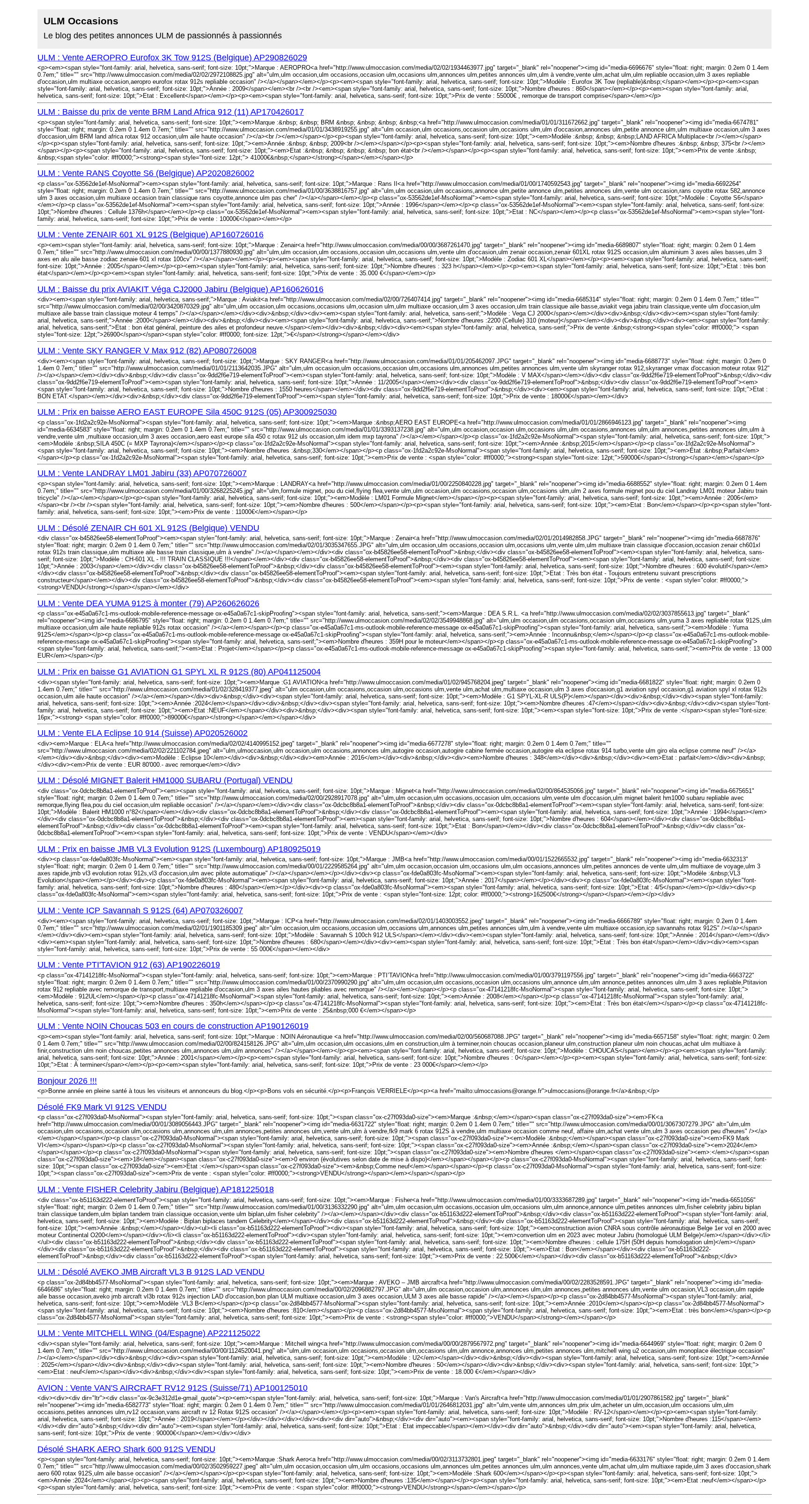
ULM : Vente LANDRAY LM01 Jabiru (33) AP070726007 (142, 473)
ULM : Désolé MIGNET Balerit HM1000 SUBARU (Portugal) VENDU (165, 780)
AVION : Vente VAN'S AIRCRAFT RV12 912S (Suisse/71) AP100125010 (172, 1388)
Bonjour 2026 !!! (67, 1081)
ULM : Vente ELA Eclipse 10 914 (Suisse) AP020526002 (142, 733)
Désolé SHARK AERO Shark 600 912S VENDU (126, 1449)
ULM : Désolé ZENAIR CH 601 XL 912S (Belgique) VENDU (148, 528)
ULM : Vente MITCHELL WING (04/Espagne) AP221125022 (148, 1333)
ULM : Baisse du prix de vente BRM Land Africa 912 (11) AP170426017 (170, 112)
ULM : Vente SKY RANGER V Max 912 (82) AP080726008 (147, 350)
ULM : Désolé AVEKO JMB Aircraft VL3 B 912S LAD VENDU (151, 1272)
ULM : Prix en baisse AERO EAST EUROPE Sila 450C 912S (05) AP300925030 (187, 412)
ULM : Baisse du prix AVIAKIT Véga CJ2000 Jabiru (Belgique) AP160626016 (180, 289)
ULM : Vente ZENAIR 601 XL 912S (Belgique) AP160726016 (150, 234)
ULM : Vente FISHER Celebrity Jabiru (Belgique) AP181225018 (155, 1189)
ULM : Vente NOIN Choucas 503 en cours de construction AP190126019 (173, 1026)
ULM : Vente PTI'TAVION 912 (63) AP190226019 (128, 964)
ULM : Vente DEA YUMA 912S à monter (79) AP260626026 (148, 603)
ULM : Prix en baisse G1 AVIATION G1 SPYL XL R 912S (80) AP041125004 (179, 671)
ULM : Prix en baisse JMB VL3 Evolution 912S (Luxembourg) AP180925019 (179, 849)
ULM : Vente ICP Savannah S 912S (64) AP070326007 (140, 910)
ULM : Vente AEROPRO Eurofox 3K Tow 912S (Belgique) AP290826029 (172, 57)
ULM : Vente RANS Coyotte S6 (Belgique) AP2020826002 (145, 173)
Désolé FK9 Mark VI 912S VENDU (102, 1107)
